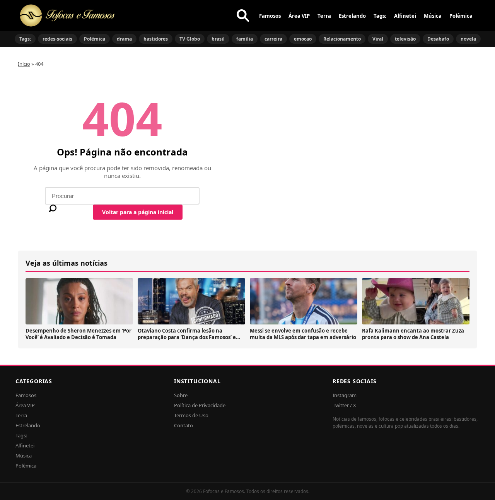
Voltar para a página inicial (137, 212)
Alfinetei (405, 15)
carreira (273, 39)
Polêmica (461, 15)
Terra (324, 15)
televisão (405, 39)
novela (468, 39)
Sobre (181, 395)
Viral (377, 39)
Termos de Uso (191, 415)
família (244, 39)
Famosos (270, 15)
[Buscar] (243, 15)
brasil (218, 39)
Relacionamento (342, 39)
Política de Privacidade (199, 405)
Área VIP (299, 15)
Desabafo (438, 39)
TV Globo (189, 39)
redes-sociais (57, 39)
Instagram (345, 395)
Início (24, 63)
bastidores (155, 39)
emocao (303, 39)
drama (124, 39)
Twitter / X (344, 405)
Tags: (380, 15)
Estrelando (352, 15)
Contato (183, 425)
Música (433, 15)
